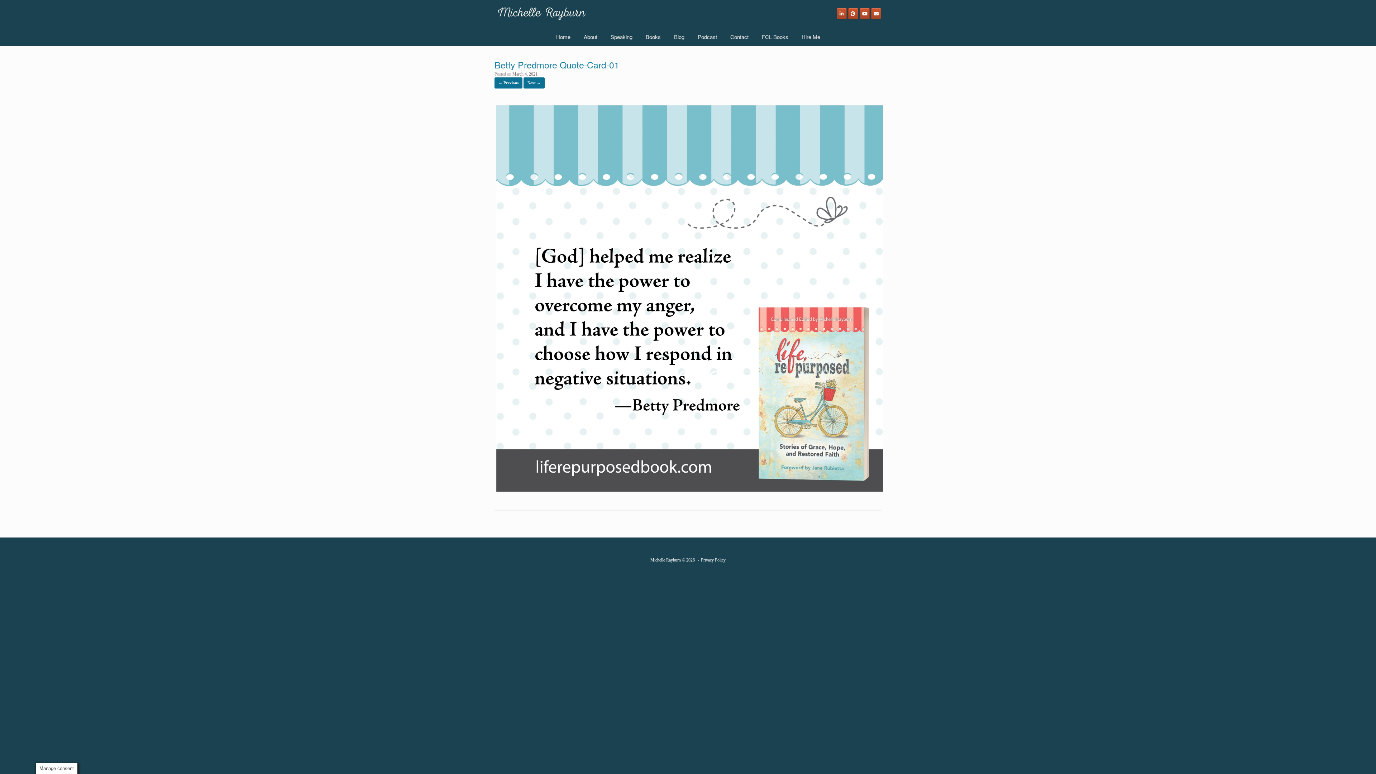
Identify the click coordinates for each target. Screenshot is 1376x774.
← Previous (508, 83)
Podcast (707, 36)
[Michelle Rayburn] (540, 13)
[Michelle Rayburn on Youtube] (865, 13)
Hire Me (811, 36)
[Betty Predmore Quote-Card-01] (689, 491)
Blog (679, 36)
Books (653, 36)
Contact (739, 36)
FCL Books (775, 36)
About (590, 36)
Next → (534, 83)
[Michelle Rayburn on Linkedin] (842, 13)
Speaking (621, 36)
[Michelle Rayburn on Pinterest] (853, 13)
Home (563, 36)
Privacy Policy (713, 560)
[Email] (876, 13)
